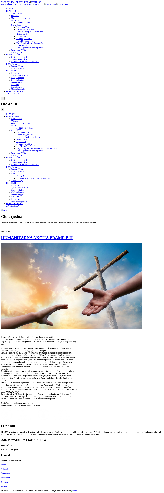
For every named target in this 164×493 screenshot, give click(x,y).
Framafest (15, 73)
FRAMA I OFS (12, 11)
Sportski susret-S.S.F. (20, 75)
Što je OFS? (16, 25)
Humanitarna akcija (19, 89)
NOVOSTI (10, 9)
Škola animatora (17, 80)
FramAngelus (16, 87)
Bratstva (4, 482)
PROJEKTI (11, 71)
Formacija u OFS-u (24, 39)
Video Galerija (17, 181)
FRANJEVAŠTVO (14, 55)
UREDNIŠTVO (25, 4)
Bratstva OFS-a (17, 68)
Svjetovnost (21, 36)
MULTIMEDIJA (23, 2)
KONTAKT (36, 2)
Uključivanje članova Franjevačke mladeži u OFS (36, 148)
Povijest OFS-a (22, 27)
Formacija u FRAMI (24, 22)
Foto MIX (20, 176)
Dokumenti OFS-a (18, 50)
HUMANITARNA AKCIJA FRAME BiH (37, 237)
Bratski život (21, 34)
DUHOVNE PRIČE (14, 91)
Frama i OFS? (17, 52)
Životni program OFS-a (25, 29)
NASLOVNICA (8, 2)
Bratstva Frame (17, 66)
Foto (13, 174)
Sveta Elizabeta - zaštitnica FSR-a (25, 61)
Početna (4, 465)
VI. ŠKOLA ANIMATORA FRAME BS (33, 178)
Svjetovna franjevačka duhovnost (29, 32)
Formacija (15, 20)
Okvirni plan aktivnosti (20, 18)
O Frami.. (15, 16)
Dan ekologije (17, 82)
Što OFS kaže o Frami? (25, 41)
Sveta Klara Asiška (19, 59)
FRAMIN (15, 84)
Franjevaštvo (6, 478)
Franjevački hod (17, 78)
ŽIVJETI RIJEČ (13, 94)
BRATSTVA (11, 64)
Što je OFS (5, 473)
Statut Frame (16, 13)
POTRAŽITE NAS (9, 4)
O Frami (4, 469)
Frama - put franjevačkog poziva (29, 48)
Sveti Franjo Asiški (19, 57)
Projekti (4, 486)
